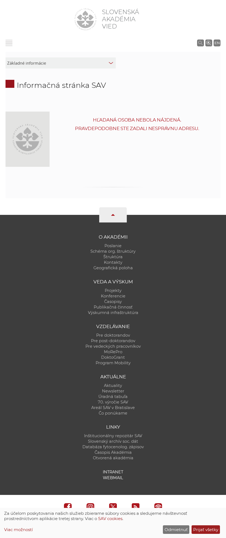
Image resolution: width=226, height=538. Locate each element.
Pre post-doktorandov (113, 340)
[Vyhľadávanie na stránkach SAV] (200, 43)
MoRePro (113, 351)
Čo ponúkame (113, 413)
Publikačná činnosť (113, 307)
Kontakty (113, 262)
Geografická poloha (113, 267)
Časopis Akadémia (113, 452)
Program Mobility (113, 362)
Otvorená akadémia (113, 457)
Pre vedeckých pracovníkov (113, 346)
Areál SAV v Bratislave (113, 407)
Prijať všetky (205, 529)
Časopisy (113, 301)
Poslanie (113, 245)
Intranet (113, 472)
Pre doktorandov (113, 335)
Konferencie (113, 296)
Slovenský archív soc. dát (113, 441)
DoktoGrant (113, 357)
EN (217, 43)
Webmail (113, 477)
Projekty (113, 290)
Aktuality (113, 385)
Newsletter (113, 391)
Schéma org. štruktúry (113, 251)
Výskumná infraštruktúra (113, 312)
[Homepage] (85, 19)
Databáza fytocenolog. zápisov (113, 446)
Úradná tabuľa (113, 396)
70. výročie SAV (113, 402)
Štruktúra (113, 256)
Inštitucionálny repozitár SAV (113, 435)
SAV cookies (110, 518)
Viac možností (18, 529)
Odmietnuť (176, 529)
